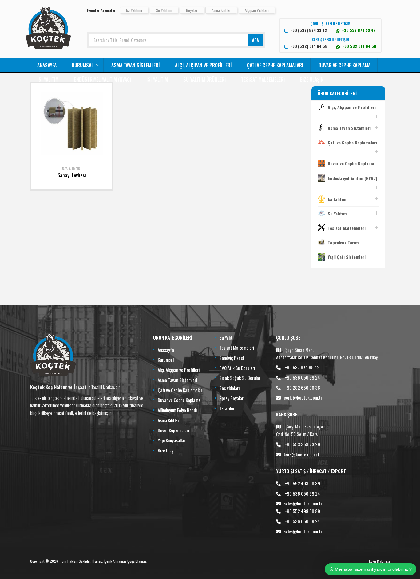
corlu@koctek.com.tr (303, 397)
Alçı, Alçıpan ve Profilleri (203, 65)
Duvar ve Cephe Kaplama (344, 65)
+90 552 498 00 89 (302, 483)
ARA (255, 39)
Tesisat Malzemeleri (263, 79)
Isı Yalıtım (48, 79)
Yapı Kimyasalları (172, 440)
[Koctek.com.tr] (48, 46)
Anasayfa (47, 65)
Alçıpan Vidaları (257, 10)
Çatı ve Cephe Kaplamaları (275, 65)
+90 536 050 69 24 (302, 377)
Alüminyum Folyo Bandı (177, 410)
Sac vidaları (229, 387)
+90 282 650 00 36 (302, 387)
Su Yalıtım (337, 213)
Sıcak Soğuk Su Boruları (240, 377)
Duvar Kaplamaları (173, 430)
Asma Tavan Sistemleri (135, 65)
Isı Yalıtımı (134, 10)
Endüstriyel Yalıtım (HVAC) (102, 79)
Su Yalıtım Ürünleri (204, 79)
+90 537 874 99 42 (302, 367)
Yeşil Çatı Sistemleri (347, 257)
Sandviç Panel (231, 357)
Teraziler (227, 408)
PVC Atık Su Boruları (237, 367)
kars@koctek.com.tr (302, 454)
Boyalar (192, 10)
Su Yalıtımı (164, 10)
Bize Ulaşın (311, 79)
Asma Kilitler (221, 10)
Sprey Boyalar (231, 398)
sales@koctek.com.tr (303, 503)
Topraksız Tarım (343, 242)
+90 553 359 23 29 (302, 444)
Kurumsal (82, 65)
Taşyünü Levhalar (71, 168)
